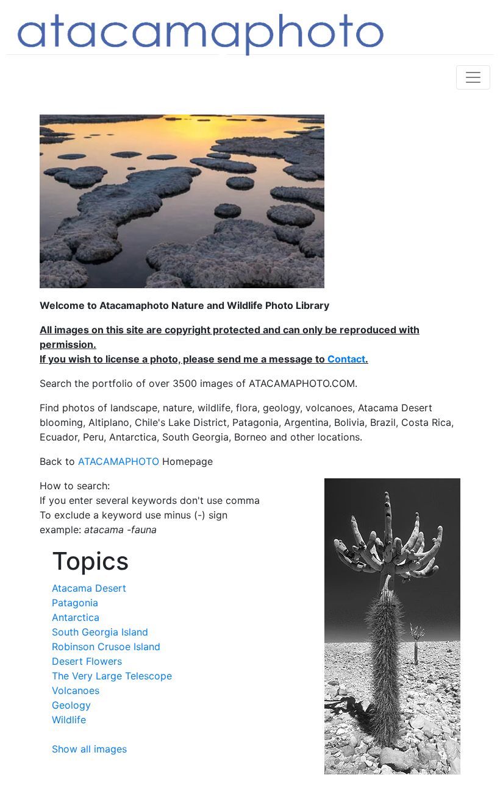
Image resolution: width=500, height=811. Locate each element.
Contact (346, 359)
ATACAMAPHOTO (118, 461)
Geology (71, 705)
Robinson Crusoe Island (106, 646)
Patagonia (75, 603)
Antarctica (75, 617)
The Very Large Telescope (112, 676)
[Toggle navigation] (473, 77)
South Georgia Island (100, 632)
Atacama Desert (89, 588)
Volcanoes (75, 690)
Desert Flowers (87, 661)
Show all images (89, 749)
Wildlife (69, 720)
